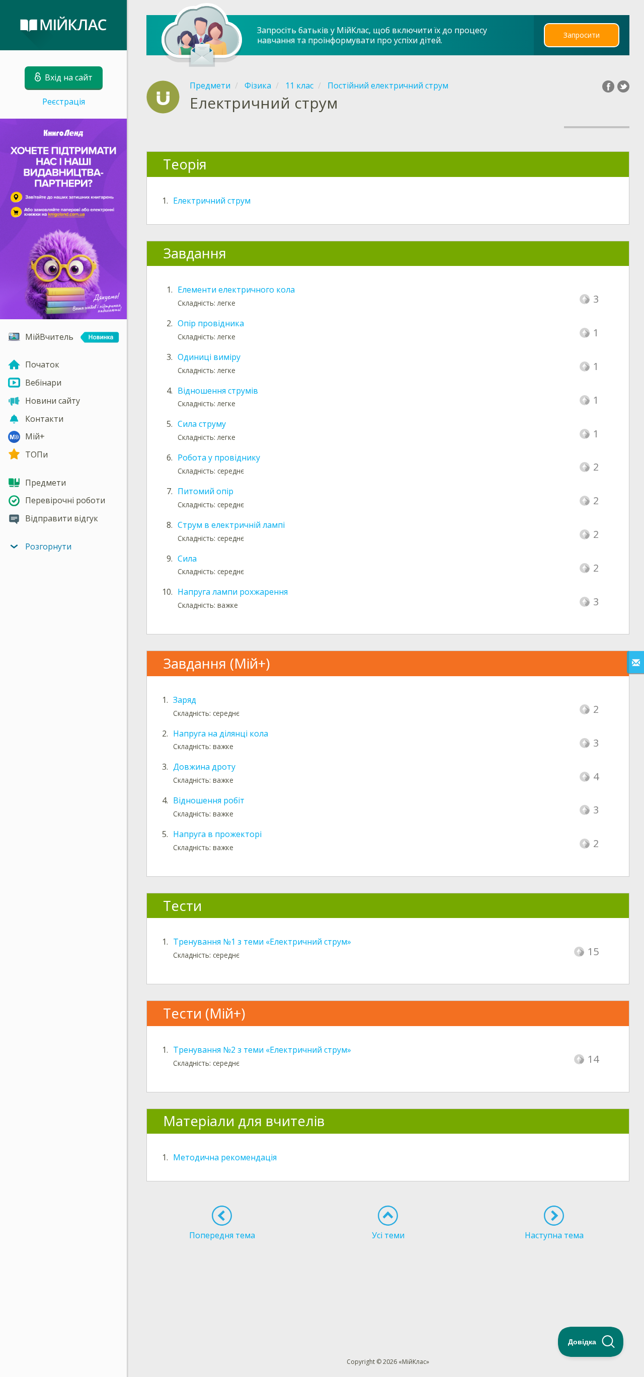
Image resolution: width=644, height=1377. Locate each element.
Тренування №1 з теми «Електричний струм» (262, 941)
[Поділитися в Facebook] (608, 86)
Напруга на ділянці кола (220, 733)
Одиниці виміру (209, 356)
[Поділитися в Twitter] (623, 86)
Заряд (184, 699)
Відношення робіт (209, 800)
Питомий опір (205, 491)
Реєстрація (63, 102)
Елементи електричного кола (236, 289)
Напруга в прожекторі (217, 834)
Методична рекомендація (225, 1157)
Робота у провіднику (219, 457)
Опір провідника (211, 323)
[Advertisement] (388, 1280)
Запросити (582, 35)
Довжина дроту (204, 766)
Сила (187, 558)
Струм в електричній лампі (231, 524)
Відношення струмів (218, 390)
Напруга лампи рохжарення (233, 591)
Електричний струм (212, 200)
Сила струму (202, 423)
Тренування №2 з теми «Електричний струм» (262, 1049)
